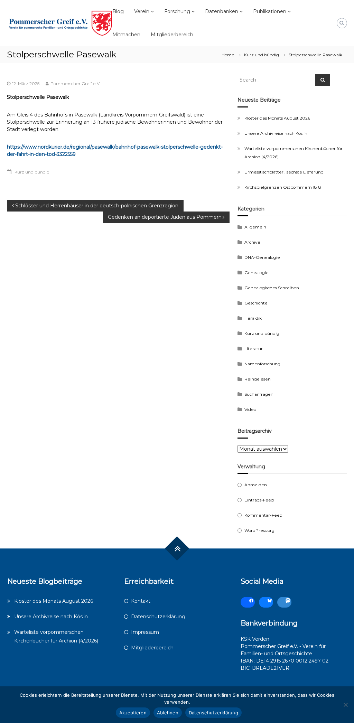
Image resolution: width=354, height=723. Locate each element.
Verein (141, 11)
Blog (118, 11)
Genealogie (256, 272)
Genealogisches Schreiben (271, 287)
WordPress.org (259, 530)
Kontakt (140, 601)
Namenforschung (262, 363)
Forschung (177, 11)
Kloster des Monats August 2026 (277, 118)
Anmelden (255, 484)
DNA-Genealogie (262, 257)
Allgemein (255, 226)
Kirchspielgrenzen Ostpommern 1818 (282, 187)
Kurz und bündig (261, 54)
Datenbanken (221, 11)
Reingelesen (257, 379)
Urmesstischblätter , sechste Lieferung (284, 172)
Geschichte (256, 303)
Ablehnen (167, 712)
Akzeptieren (133, 712)
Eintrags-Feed (259, 500)
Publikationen (269, 11)
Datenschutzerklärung (158, 616)
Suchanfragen (258, 394)
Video (250, 409)
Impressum (145, 632)
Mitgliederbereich (172, 34)
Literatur (253, 348)
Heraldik (253, 318)
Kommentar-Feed (263, 515)
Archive (252, 242)
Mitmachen (126, 34)
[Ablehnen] (345, 704)
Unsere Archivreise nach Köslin (275, 133)
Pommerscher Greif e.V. (75, 83)
